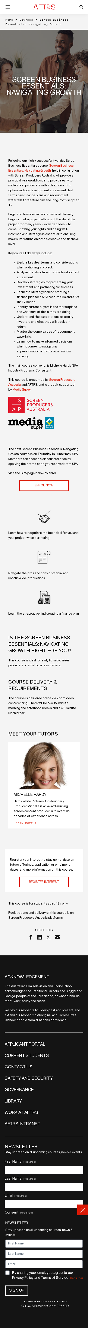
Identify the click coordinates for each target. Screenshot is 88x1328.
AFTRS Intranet (22, 1124)
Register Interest (44, 881)
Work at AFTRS (21, 1112)
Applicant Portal (25, 1044)
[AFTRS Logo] (45, 7)
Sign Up (16, 1291)
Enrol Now (44, 485)
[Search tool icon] (81, 7)
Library (13, 1101)
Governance (19, 1090)
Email (57, 937)
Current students (27, 1056)
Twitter (48, 937)
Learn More (23, 823)
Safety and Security (29, 1078)
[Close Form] (82, 1210)
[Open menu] (7, 8)
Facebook (30, 937)
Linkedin (39, 937)
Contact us (19, 1067)
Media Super (22, 389)
